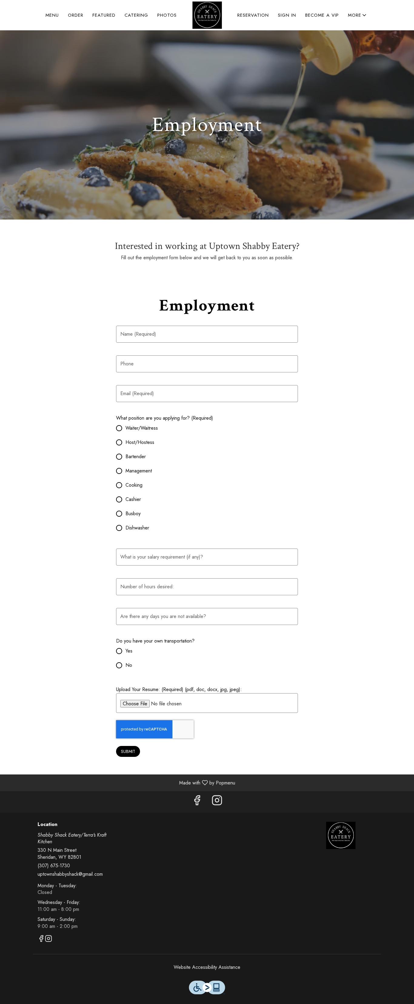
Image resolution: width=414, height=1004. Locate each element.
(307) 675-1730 (54, 865)
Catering (136, 15)
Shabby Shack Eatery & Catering (341, 835)
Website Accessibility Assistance (207, 967)
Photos (167, 15)
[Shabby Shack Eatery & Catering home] (207, 15)
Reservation (253, 15)
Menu (52, 15)
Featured (103, 15)
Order (75, 15)
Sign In (287, 15)
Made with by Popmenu (120, 782)
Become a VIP (322, 15)
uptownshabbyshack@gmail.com (70, 874)
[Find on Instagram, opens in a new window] (217, 802)
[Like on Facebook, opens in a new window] (197, 802)
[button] (357, 15)
